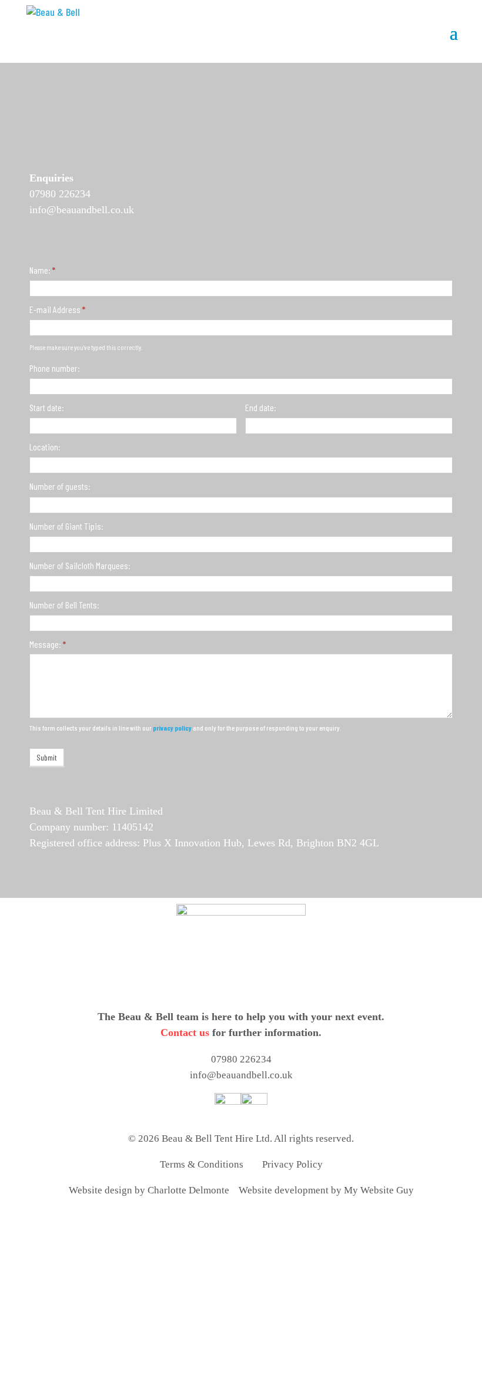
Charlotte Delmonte (188, 1190)
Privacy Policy (292, 1164)
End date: (260, 407)
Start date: (46, 407)
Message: (47, 644)
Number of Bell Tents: (64, 604)
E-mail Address (57, 309)
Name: (42, 269)
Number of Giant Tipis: (66, 526)
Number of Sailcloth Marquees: (79, 565)
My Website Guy (379, 1190)
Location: (45, 446)
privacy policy (172, 728)
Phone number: (54, 368)
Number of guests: (60, 486)
